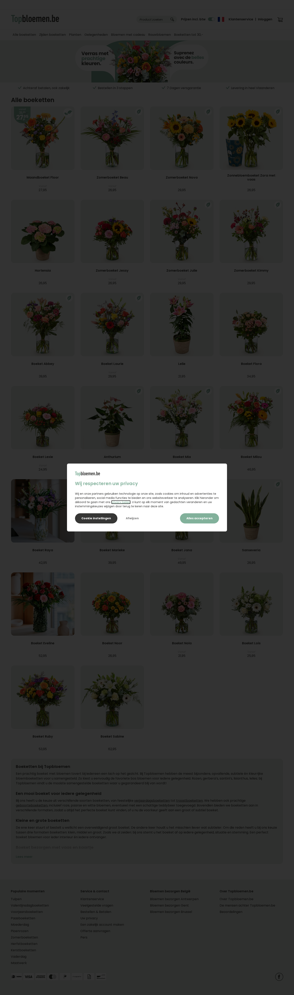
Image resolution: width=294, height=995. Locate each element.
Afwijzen (132, 518)
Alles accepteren (199, 518)
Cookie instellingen (96, 518)
